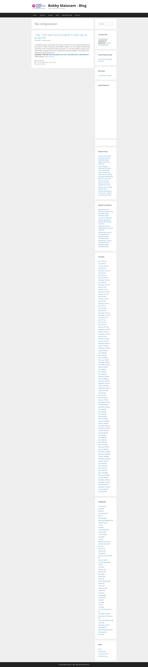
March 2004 (102, 473)
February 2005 (102, 447)
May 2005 (101, 440)
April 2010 (101, 336)
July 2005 (101, 435)
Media (100, 574)
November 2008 (103, 365)
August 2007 (102, 390)
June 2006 (101, 412)
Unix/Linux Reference (104, 620)
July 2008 (101, 369)
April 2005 (101, 442)
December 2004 (103, 452)
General (100, 551)
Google (100, 553)
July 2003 (101, 492)
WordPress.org (102, 656)
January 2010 (102, 341)
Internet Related (103, 562)
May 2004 (101, 468)
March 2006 (102, 419)
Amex (100, 509)
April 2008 (101, 374)
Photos (100, 583)
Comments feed (103, 654)
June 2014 (101, 308)
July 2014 (101, 306)
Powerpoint (101, 588)
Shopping (101, 595)
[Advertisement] (105, 112)
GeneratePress (85, 664)
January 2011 (102, 327)
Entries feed (102, 651)
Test (99, 218)
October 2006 (102, 404)
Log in (100, 649)
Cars (99, 525)
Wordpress (101, 632)
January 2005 (102, 449)
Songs (100, 600)
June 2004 (101, 466)
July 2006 (101, 409)
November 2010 (103, 329)
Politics (100, 586)
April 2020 (101, 275)
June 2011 (101, 322)
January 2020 (102, 278)
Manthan (101, 572)
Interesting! (101, 560)
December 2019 (103, 280)
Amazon (100, 506)
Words (100, 634)
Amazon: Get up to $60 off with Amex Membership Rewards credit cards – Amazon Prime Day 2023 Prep (105, 191)
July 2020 (101, 273)
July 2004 (101, 463)
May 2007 (101, 395)
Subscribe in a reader (105, 75)
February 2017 (102, 292)
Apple (100, 511)
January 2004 (102, 477)
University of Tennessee (105, 616)
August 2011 (102, 318)
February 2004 (102, 475)
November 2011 (103, 315)
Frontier (100, 548)
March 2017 (102, 289)
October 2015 (102, 299)
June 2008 (101, 372)
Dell (99, 539)
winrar (50, 62)
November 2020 (103, 271)
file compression (44, 62)
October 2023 (102, 266)
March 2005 (102, 444)
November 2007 (103, 383)
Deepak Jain (102, 226)
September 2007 (103, 388)
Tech (99, 602)
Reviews (100, 590)
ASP (99, 516)
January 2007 (102, 400)
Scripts (100, 593)
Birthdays (101, 518)
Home (34, 15)
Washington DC (103, 625)
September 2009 (103, 348)
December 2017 (103, 285)
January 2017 (102, 294)
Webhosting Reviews (104, 630)
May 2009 (101, 355)
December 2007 (103, 381)
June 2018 (101, 282)
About (57, 15)
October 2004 (102, 456)
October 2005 (102, 430)
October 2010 (102, 332)
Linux (100, 567)
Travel (100, 607)
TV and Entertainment (105, 609)
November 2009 (103, 343)
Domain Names (103, 544)
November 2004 (103, 454)
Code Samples (102, 530)
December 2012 (103, 313)
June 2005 (101, 437)
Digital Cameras (103, 541)
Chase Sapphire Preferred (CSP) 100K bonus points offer (104, 168)
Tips (99, 604)
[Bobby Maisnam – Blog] (39, 6)
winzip (54, 62)
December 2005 (103, 426)
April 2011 (101, 325)
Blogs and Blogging (104, 520)
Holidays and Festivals (105, 556)
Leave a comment (41, 64)
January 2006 (102, 423)
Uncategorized (40, 60)
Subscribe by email (67, 15)
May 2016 (101, 296)
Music (100, 579)
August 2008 (102, 367)
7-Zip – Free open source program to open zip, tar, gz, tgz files (61, 36)
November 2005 (103, 428)
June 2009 (101, 353)
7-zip (37, 62)
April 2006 (101, 416)
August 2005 (102, 433)
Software (101, 597)
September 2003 (103, 487)
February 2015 (102, 303)
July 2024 (101, 263)
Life (99, 565)
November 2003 (103, 482)
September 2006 (103, 407)
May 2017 (101, 287)
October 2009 (102, 346)
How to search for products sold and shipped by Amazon (104, 183)
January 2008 (102, 379)
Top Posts (42, 15)
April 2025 (101, 261)
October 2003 (102, 484)
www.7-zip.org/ (49, 56)
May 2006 (101, 414)
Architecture (102, 513)
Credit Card (101, 534)
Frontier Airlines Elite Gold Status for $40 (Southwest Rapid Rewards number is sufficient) (104, 160)
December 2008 (103, 362)
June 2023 (101, 268)
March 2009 (102, 357)
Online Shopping (103, 581)
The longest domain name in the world (105, 228)
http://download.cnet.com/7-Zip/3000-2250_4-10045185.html (69, 54)
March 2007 (102, 397)
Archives (50, 15)
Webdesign (101, 627)
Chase (100, 527)
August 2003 (102, 489)
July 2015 (101, 301)
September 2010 (103, 334)
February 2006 (102, 421)
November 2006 (103, 402)
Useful (100, 623)
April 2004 (101, 470)
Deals (100, 537)
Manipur (101, 569)
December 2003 (103, 480)
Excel (99, 546)
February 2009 (102, 360)
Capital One (101, 523)
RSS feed (77, 15)
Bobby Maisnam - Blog (67, 5)
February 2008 (102, 376)
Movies (100, 576)
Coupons (101, 532)
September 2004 (103, 459)
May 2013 (101, 310)
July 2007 (101, 393)
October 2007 (102, 386)
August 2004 (102, 461)
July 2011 (101, 320)
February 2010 (102, 339)
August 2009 (102, 350)
